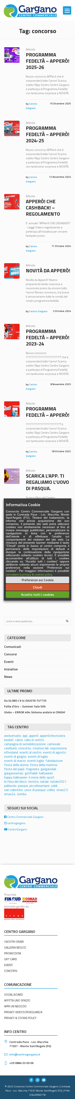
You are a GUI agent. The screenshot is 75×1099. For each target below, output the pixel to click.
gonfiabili (31, 773)
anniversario (12, 735)
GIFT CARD (10, 959)
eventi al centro (30, 752)
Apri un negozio (15, 1006)
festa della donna (16, 764)
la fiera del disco (15, 781)
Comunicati (12, 646)
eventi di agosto (54, 752)
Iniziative (11, 669)
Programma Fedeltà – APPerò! (47, 412)
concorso (24, 748)
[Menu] (67, 10)
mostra (33, 781)
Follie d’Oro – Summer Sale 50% (25, 706)
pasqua (23, 785)
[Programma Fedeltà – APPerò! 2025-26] (12, 55)
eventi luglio (35, 760)
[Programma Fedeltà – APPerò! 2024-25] (12, 128)
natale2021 (58, 781)
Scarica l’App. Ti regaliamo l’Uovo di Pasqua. (47, 482)
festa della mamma (43, 764)
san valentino (13, 789)
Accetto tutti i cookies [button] (37, 594)
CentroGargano (17, 829)
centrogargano (16, 823)
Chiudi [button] (37, 587)
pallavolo (10, 785)
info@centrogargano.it (24, 1054)
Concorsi (10, 654)
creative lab (41, 748)
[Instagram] (37, 1080)
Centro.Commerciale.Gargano (25, 817)
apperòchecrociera (52, 735)
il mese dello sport (41, 777)
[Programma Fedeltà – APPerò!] (12, 409)
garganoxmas (13, 773)
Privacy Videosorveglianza (23, 1012)
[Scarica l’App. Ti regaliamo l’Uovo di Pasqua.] (12, 476)
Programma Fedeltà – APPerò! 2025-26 (47, 61)
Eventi (9, 661)
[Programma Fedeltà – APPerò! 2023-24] (12, 331)
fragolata (32, 769)
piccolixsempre (39, 785)
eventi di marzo (15, 760)
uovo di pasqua (34, 789)
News (8, 676)
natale (44, 781)
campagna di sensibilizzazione (25, 744)
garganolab (48, 769)
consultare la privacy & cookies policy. (29, 574)
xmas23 (62, 789)
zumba (21, 794)
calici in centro (34, 739)
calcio (19, 739)
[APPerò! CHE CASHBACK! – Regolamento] (12, 201)
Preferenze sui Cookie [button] (38, 579)
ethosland (11, 752)
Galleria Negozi (15, 947)
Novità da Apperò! (48, 270)
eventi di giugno (15, 756)
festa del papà (14, 769)
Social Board (13, 994)
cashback (10, 748)
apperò (34, 735)
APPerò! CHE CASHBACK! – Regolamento (43, 208)
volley (51, 789)
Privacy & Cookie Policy (20, 1018)
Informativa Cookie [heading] (23, 505)
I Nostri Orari (14, 941)
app (25, 735)
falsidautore (54, 760)
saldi (54, 785)
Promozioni (12, 953)
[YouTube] (43, 1080)
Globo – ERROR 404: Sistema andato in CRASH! (34, 712)
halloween (46, 773)
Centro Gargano (38, 311)
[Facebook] (31, 1080)
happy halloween (15, 777)
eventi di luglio (38, 756)
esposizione (58, 748)
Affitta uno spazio (17, 1000)
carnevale (53, 744)
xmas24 (9, 794)
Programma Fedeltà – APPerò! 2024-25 (47, 134)
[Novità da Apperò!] (12, 271)
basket (9, 739)
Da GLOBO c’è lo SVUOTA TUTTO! (25, 700)
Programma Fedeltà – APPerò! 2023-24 (47, 337)
